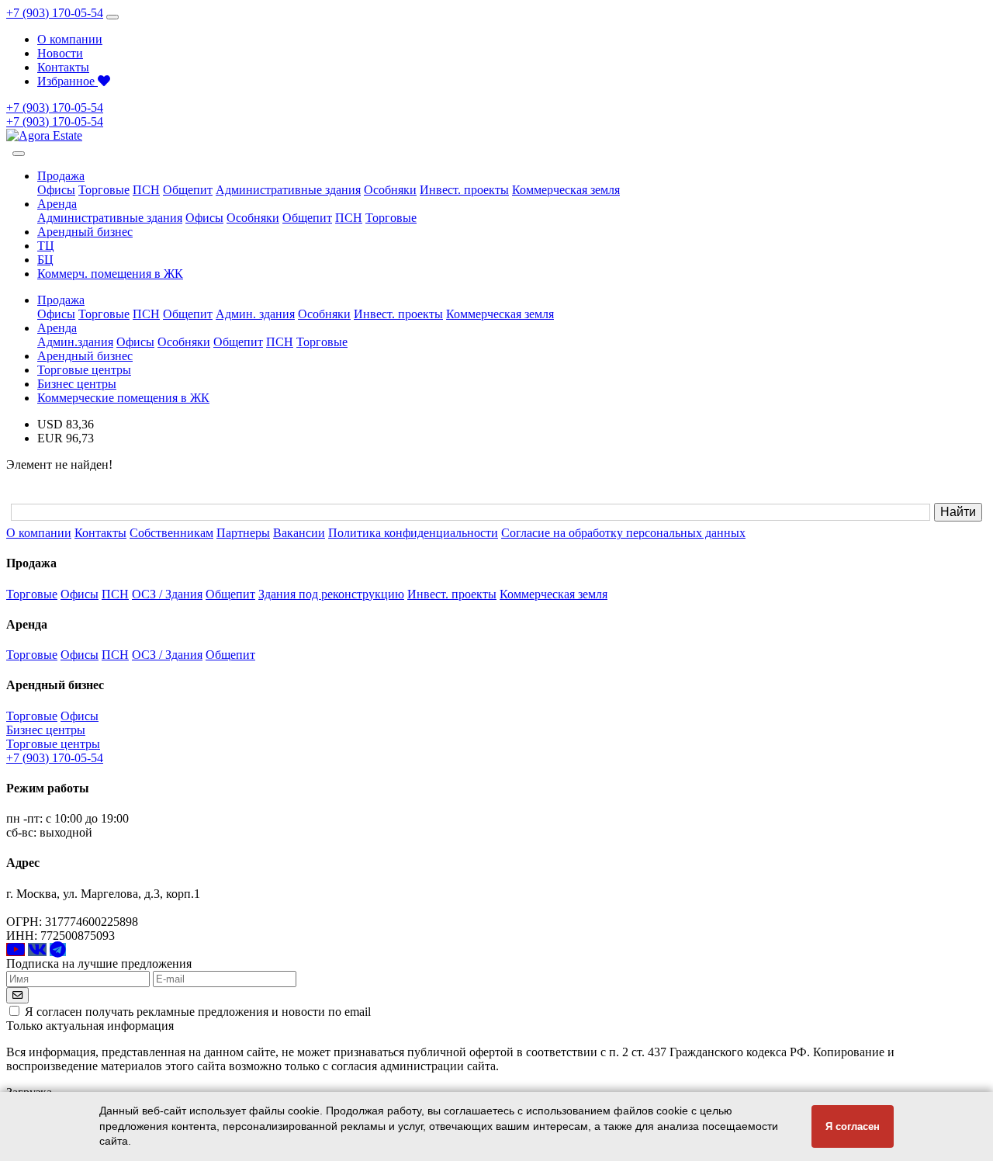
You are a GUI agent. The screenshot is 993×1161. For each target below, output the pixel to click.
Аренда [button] (57, 203)
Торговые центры (84, 369)
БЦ (45, 259)
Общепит (188, 189)
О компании (69, 39)
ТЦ (45, 245)
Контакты (63, 67)
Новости (60, 53)
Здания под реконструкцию (331, 594)
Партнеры (243, 532)
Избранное (67, 81)
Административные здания (288, 189)
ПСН (146, 189)
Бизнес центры (76, 383)
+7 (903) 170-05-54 (54, 12)
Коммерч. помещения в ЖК (110, 273)
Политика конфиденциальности (413, 532)
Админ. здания (255, 314)
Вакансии (299, 532)
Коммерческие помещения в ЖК (123, 397)
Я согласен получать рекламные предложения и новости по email (198, 1011)
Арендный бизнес (85, 231)
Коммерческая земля (566, 189)
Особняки (390, 189)
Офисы (56, 189)
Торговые (104, 189)
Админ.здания (75, 341)
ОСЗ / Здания (167, 594)
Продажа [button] (61, 175)
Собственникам (171, 532)
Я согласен (852, 1126)
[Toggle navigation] (112, 17)
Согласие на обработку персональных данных (623, 532)
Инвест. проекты (464, 189)
